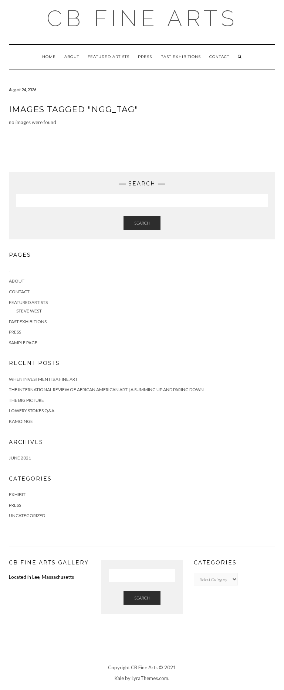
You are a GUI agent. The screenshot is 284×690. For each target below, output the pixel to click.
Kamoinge (21, 421)
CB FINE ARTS (142, 18)
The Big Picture (26, 400)
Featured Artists (108, 56)
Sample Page (23, 342)
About (71, 56)
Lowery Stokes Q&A (31, 410)
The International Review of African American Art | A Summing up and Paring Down (106, 389)
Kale (119, 678)
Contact (219, 56)
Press (145, 56)
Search (142, 223)
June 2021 (20, 458)
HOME (49, 56)
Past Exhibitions (180, 56)
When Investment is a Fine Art (43, 379)
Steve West (29, 311)
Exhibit (17, 494)
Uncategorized (27, 515)
